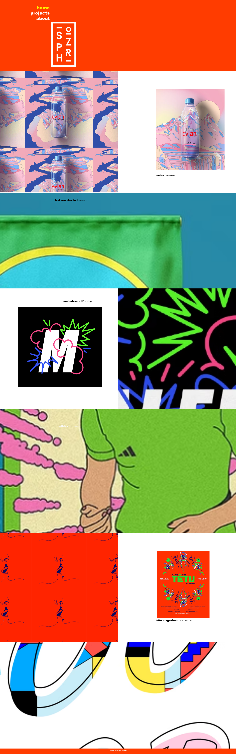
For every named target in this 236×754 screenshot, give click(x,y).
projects (40, 13)
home (43, 7)
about (43, 18)
